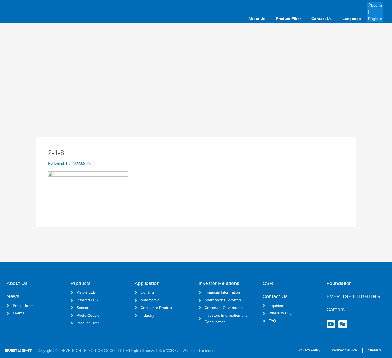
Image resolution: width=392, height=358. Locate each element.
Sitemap (374, 350)
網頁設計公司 (169, 351)
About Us (256, 19)
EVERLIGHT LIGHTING (353, 296)
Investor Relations (219, 283)
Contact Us (321, 19)
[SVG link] (18, 350)
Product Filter (288, 19)
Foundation (339, 283)
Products (81, 283)
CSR (268, 283)
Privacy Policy (309, 350)
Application (147, 283)
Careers (336, 309)
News (13, 296)
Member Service (344, 350)
